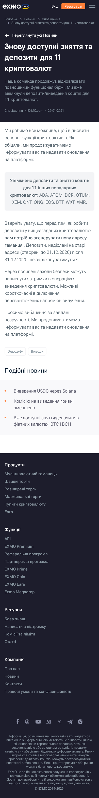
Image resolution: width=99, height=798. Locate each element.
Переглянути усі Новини (34, 35)
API (8, 539)
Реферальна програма (26, 554)
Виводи (37, 351)
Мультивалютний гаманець (31, 474)
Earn (9, 512)
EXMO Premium (19, 546)
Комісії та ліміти (20, 634)
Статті (10, 642)
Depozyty (15, 351)
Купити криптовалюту (25, 504)
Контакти (13, 684)
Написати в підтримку (25, 627)
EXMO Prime (16, 569)
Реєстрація (73, 6)
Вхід (55, 6)
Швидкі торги (17, 482)
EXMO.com (35, 110)
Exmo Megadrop (20, 592)
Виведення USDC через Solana (45, 391)
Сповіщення (14, 110)
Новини (12, 676)
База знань (15, 619)
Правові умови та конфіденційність (38, 692)
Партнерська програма (26, 562)
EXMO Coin (15, 577)
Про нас (12, 669)
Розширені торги (21, 489)
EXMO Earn (15, 584)
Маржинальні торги (23, 497)
